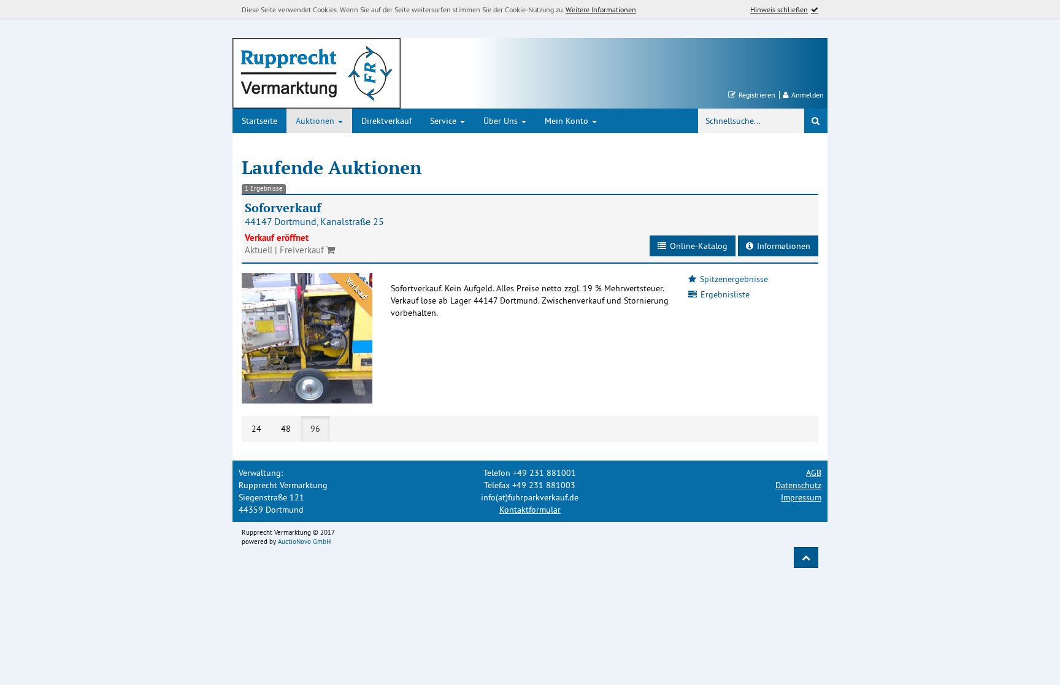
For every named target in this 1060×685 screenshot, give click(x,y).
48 (286, 428)
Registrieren (755, 95)
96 (315, 428)
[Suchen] (816, 121)
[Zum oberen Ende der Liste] (806, 557)
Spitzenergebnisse (732, 279)
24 (256, 428)
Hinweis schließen (779, 9)
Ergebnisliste (723, 294)
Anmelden (806, 95)
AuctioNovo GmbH (304, 541)
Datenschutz (798, 485)
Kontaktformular (530, 509)
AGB (813, 472)
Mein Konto (568, 120)
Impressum (801, 497)
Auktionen (316, 120)
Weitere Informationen (601, 9)
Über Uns (501, 120)
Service (444, 120)
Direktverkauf (386, 120)
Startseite (259, 120)
